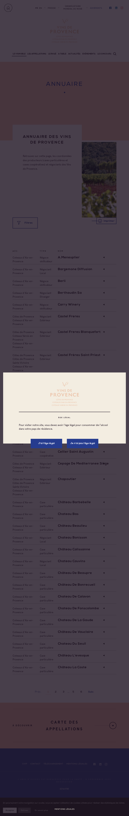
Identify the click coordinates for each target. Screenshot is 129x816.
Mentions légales (65, 809)
